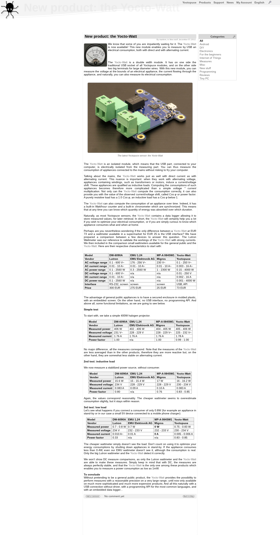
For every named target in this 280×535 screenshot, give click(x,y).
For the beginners (210, 54)
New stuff (205, 68)
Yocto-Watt (189, 43)
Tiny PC (204, 78)
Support (219, 2)
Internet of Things (210, 57)
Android (204, 44)
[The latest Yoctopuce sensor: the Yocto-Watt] (140, 118)
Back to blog (189, 496)
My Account (244, 2)
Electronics (206, 51)
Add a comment (92, 496)
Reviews (205, 75)
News (230, 2)
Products (205, 2)
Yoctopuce (189, 2)
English (259, 2)
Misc (202, 64)
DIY (202, 47)
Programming (208, 71)
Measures (206, 61)
